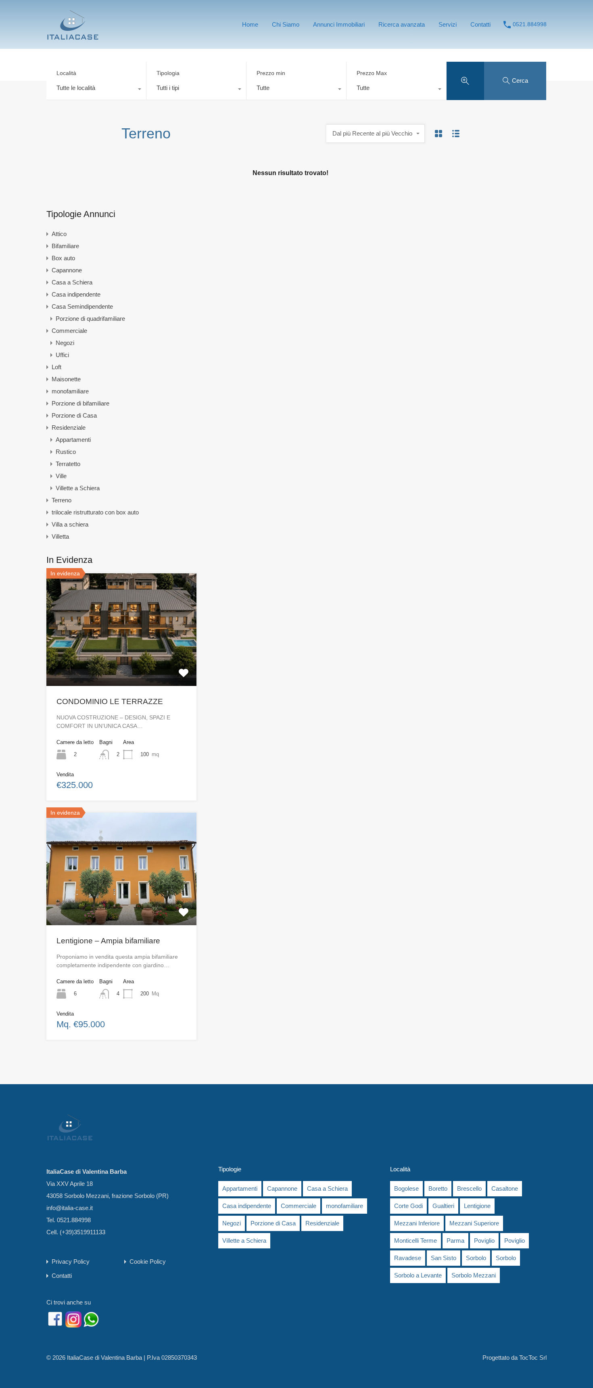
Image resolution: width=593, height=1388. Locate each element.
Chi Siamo (285, 24)
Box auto (63, 258)
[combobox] (96, 90)
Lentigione (477, 1205)
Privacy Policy (71, 1261)
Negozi (65, 342)
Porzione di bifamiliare (80, 403)
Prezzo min (271, 73)
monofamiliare (70, 391)
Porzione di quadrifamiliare (90, 318)
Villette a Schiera (78, 488)
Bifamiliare (65, 245)
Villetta (60, 536)
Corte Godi (408, 1205)
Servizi (447, 24)
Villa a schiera (70, 524)
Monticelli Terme (415, 1240)
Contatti (480, 24)
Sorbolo (476, 1257)
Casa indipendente (76, 294)
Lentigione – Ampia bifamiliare (108, 940)
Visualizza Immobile (121, 663)
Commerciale (69, 330)
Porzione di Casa (74, 415)
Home (250, 24)
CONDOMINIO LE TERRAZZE (109, 701)
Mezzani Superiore (474, 1223)
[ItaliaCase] (72, 36)
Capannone (67, 270)
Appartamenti (73, 439)
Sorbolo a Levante (418, 1275)
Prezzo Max (372, 73)
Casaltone (504, 1188)
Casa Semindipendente (82, 306)
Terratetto (68, 463)
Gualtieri (443, 1205)
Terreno (61, 500)
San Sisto (443, 1257)
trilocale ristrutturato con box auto (95, 512)
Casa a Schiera (72, 282)
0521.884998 (530, 24)
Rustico (66, 451)
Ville (61, 475)
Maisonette (66, 379)
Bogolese (406, 1188)
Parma (455, 1240)
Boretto (437, 1188)
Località (66, 73)
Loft (56, 367)
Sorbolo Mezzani (473, 1275)
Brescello (469, 1188)
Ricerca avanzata (401, 24)
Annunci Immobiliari (339, 24)
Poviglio (484, 1240)
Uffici (62, 354)
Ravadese (407, 1257)
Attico (59, 233)
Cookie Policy (147, 1261)
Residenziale (69, 427)
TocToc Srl (533, 1357)
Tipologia (168, 73)
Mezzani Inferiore (417, 1223)
